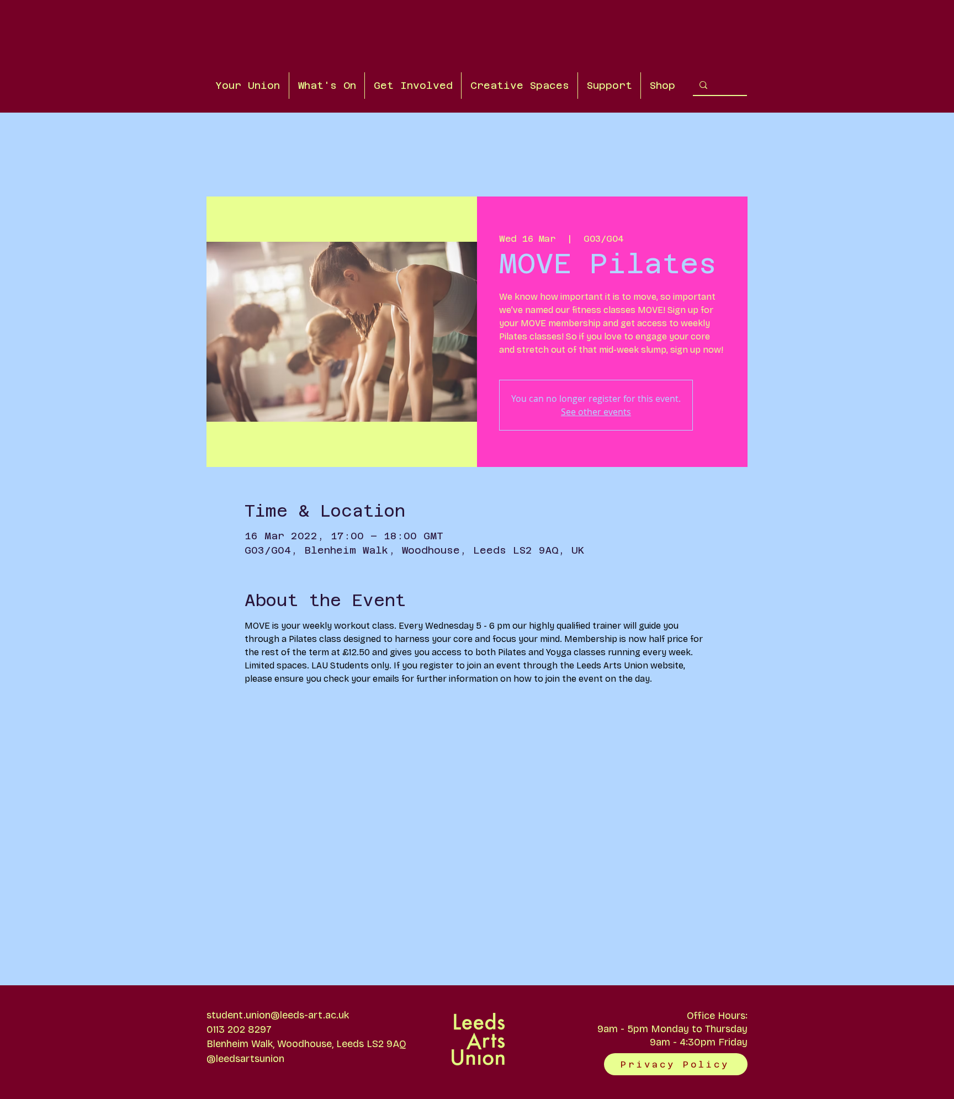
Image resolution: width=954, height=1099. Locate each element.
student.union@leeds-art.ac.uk (277, 1015)
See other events (596, 412)
